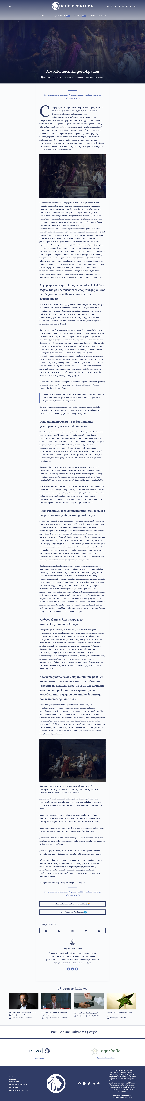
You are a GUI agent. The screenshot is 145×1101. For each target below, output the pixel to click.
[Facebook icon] (68, 969)
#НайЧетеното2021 (96, 77)
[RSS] (134, 6)
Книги (79, 15)
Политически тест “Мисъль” (18, 1090)
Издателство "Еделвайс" (106, 1058)
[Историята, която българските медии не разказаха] (56, 1001)
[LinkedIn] (127, 6)
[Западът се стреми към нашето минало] (121, 1001)
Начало (43, 15)
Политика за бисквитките (18, 1085)
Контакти (12, 1079)
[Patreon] (131, 6)
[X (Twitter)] (123, 6)
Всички (102, 15)
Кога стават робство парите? (86, 1013)
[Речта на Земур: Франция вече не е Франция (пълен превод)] (23, 1001)
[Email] (99, 930)
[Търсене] (10, 6)
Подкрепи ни (39, 1058)
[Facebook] (108, 6)
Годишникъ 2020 (82, 77)
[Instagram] (111, 6)
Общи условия (14, 1082)
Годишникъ (60, 15)
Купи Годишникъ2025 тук (72, 1032)
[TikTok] (119, 6)
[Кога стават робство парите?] (89, 1001)
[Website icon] (76, 969)
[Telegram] (115, 6)
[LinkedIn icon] (72, 969)
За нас (91, 15)
